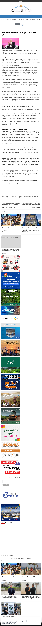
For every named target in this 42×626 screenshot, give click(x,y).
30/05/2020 (5, 35)
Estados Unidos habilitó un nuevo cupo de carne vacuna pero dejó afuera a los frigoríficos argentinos (10, 250)
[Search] (40, 16)
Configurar (37, 621)
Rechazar (30, 621)
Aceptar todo (23, 621)
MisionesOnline (22, 197)
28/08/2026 (4, 231)
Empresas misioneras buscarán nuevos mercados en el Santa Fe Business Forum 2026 (10, 229)
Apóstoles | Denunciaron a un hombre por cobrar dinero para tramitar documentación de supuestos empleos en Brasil (31, 597)
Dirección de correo (6, 479)
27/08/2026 (4, 253)
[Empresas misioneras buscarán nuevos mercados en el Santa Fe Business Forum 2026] (11, 220)
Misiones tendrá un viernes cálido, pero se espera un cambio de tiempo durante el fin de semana (30, 577)
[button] (2, 16)
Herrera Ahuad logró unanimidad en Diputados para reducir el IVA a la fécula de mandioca (10, 597)
